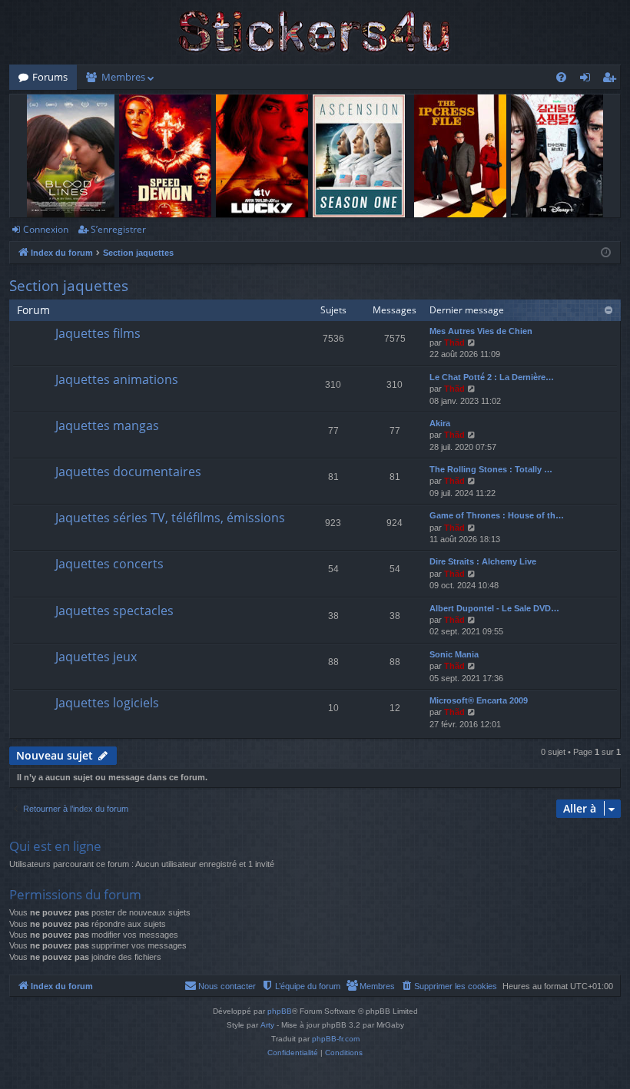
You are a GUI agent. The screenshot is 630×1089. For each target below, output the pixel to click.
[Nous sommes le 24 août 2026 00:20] (606, 253)
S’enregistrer (118, 229)
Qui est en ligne (55, 846)
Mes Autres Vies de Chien (480, 331)
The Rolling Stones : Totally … (490, 469)
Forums (50, 77)
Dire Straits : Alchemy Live (482, 561)
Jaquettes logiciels (107, 702)
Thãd (454, 342)
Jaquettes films (98, 333)
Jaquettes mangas (107, 425)
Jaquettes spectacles (114, 610)
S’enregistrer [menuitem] (612, 80)
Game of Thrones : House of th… (496, 515)
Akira (439, 423)
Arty (267, 1025)
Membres (123, 77)
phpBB (279, 1011)
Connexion (45, 229)
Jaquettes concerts (109, 563)
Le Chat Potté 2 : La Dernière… (491, 377)
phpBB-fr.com (336, 1038)
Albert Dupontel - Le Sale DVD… (494, 608)
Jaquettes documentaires (128, 471)
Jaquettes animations (116, 379)
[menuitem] (561, 77)
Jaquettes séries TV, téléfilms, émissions (170, 517)
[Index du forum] (315, 32)
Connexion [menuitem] (588, 80)
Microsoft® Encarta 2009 (478, 700)
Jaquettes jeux (96, 656)
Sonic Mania (454, 654)
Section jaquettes (68, 286)
